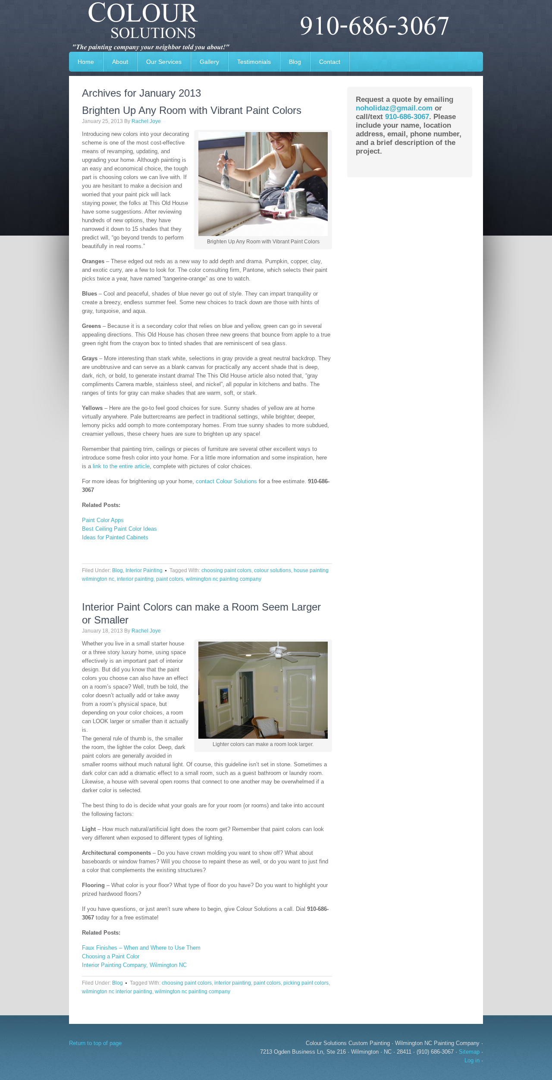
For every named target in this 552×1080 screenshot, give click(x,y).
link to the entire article (121, 466)
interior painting (135, 579)
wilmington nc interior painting (117, 992)
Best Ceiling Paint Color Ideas (119, 529)
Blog (295, 61)
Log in (472, 1060)
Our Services (164, 61)
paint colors (169, 579)
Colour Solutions (276, 26)
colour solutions (272, 570)
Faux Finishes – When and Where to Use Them (141, 948)
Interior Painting (144, 570)
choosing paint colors (226, 570)
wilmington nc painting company (223, 579)
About (120, 61)
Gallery (205, 61)
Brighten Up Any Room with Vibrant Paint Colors (191, 110)
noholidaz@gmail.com (394, 108)
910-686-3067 (407, 117)
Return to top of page (95, 1043)
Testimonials (254, 61)
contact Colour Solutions (226, 481)
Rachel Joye (146, 121)
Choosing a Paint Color (110, 956)
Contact (329, 61)
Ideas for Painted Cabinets (115, 537)
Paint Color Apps (103, 520)
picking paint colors (306, 983)
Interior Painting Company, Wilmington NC (134, 965)
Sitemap (469, 1052)
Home (86, 61)
